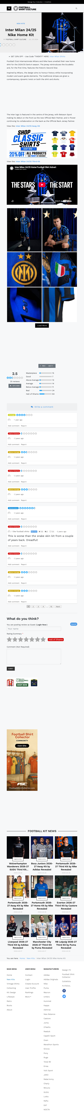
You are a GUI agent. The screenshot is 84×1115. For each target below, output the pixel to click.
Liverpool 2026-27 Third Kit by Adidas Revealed (17, 945)
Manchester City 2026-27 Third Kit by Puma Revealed (42, 945)
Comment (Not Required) (18, 647)
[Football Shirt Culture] (25, 8)
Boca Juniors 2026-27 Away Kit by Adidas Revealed (42, 866)
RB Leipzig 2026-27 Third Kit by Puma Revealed (66, 945)
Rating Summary (15, 634)
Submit (10, 668)
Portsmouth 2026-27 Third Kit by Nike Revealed (66, 866)
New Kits (18, 859)
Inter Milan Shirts (57, 56)
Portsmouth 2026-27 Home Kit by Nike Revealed (42, 905)
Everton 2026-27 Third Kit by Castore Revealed (66, 905)
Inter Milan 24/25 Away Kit (28, 126)
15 (51, 606)
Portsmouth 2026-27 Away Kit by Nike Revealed (18, 905)
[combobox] (76, 8)
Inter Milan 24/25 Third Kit (28, 161)
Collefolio (48, 2)
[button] (9, 8)
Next (58, 606)
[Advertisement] (42, 97)
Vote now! (16, 385)
